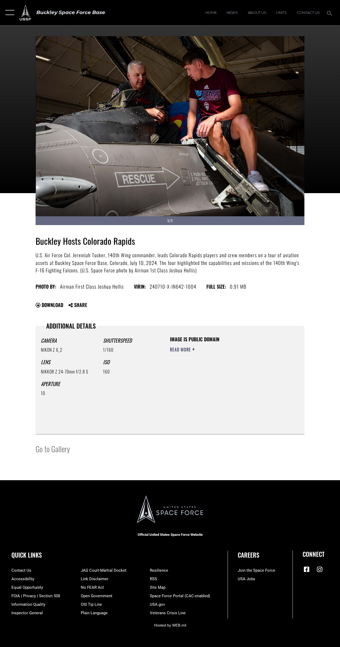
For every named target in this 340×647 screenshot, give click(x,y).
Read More (181, 349)
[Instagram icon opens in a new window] (320, 569)
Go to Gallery (53, 448)
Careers (248, 555)
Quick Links (26, 555)
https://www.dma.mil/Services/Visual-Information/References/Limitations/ (217, 394)
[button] (8, 12)
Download (51, 304)
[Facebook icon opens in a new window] (307, 569)
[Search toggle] (330, 12)
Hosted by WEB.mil (170, 625)
